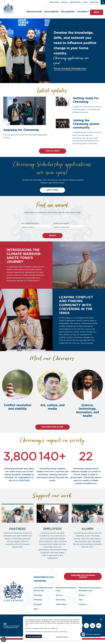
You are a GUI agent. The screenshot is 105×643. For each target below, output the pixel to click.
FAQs (81, 600)
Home (85, 2)
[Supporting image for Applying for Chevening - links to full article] (24, 111)
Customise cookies (62, 637)
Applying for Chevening (21, 130)
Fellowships (68, 12)
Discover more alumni (52, 427)
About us (64, 2)
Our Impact (38, 604)
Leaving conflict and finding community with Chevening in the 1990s (76, 305)
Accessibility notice (86, 590)
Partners (17, 529)
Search (52, 235)
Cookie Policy (63, 631)
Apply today (52, 190)
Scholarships (51, 12)
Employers (52, 529)
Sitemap (82, 595)
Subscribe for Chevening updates (83, 576)
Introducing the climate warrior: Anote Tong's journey (24, 255)
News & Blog (54, 2)
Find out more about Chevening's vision (70, 68)
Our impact (83, 12)
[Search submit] (103, 2)
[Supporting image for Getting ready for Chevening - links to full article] (63, 101)
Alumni (88, 529)
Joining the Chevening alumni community (86, 124)
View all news (52, 151)
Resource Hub (34, 12)
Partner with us (75, 2)
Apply (97, 12)
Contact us (83, 604)
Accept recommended (34, 636)
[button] (91, 634)
